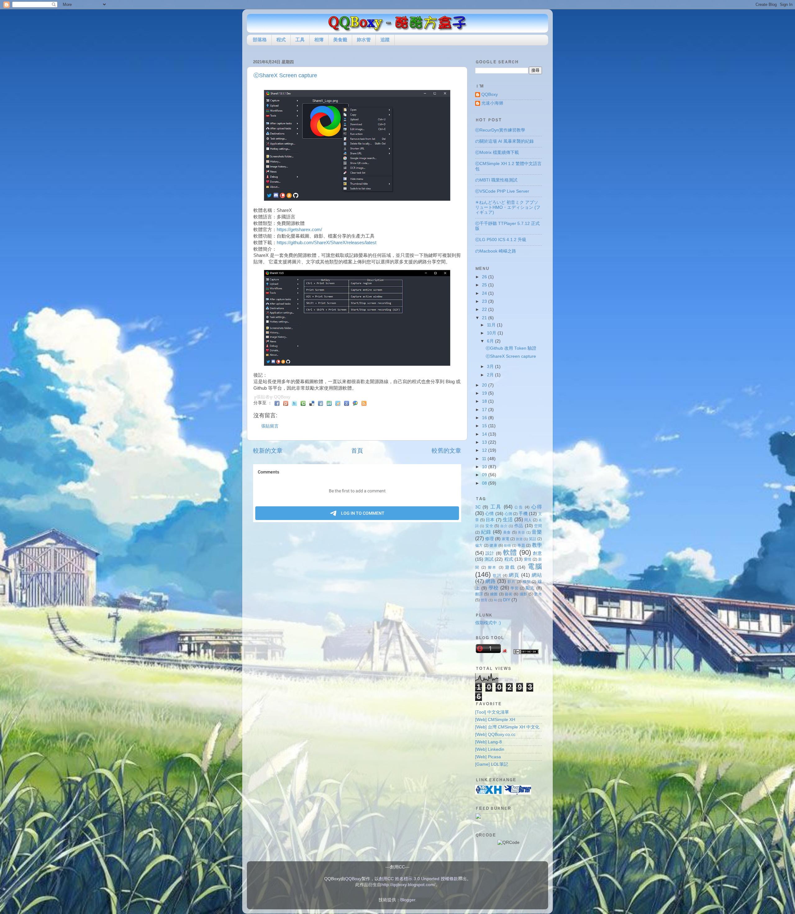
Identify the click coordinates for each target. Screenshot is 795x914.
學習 (515, 588)
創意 (537, 553)
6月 (491, 341)
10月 (492, 333)
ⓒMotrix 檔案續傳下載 (497, 152)
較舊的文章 (446, 450)
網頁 (514, 575)
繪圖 (494, 594)
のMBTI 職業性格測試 (496, 180)
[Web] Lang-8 (488, 742)
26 (485, 277)
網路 (490, 581)
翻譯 (479, 594)
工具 (300, 39)
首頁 (357, 450)
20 (485, 385)
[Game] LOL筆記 (491, 764)
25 (485, 285)
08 (485, 483)
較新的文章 (268, 450)
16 (485, 417)
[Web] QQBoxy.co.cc (495, 734)
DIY (506, 600)
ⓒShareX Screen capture (285, 75)
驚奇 (538, 594)
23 (485, 301)
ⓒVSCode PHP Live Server (502, 191)
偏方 (479, 545)
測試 (488, 559)
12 (485, 450)
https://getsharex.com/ (299, 229)
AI (495, 600)
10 (485, 466)
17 (485, 409)
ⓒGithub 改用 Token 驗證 (511, 348)
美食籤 (340, 39)
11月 (492, 325)
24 (485, 293)
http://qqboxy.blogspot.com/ (408, 884)
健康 (493, 545)
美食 (507, 532)
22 (485, 309)
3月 (491, 366)
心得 (536, 506)
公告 (518, 507)
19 (485, 393)
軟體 (510, 552)
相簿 (319, 39)
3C (478, 507)
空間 (538, 526)
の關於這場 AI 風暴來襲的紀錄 (504, 141)
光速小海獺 (492, 103)
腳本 (492, 567)
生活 (508, 519)
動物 (507, 545)
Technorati (303, 403)
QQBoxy (489, 94)
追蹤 (385, 39)
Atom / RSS (363, 403)
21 (485, 318)
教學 (537, 545)
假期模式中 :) (488, 623)
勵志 (530, 588)
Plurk (285, 403)
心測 (508, 514)
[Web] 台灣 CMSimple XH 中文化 (507, 727)
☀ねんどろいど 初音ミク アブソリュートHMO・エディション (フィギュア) (507, 207)
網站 (537, 575)
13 (485, 442)
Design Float (337, 403)
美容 (521, 532)
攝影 (523, 594)
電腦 (535, 566)
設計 (489, 553)
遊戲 (510, 567)
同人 (528, 520)
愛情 (528, 559)
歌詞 (497, 575)
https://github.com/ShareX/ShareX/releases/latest (326, 242)
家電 (505, 539)
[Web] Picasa (488, 757)
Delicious (311, 403)
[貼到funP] (504, 651)
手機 (523, 513)
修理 (489, 538)
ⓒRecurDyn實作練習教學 (500, 130)
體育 (484, 600)
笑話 (532, 539)
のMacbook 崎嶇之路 (495, 251)
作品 (518, 525)
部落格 (260, 39)
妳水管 (364, 39)
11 (485, 458)
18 (485, 401)
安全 (489, 526)
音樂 (537, 532)
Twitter (294, 403)
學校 (493, 587)
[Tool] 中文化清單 (492, 712)
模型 (527, 582)
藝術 (508, 594)
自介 (503, 526)
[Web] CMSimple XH (495, 719)
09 (485, 475)
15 (485, 425)
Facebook (277, 403)
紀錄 (486, 532)
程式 (281, 39)
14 (485, 434)
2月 (491, 375)
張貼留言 (270, 426)
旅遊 (519, 539)
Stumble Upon (329, 403)
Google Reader (346, 403)
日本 (490, 519)
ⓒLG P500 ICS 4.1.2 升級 (500, 239)
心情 (489, 513)
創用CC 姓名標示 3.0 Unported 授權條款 (418, 878)
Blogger (407, 900)
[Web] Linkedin (489, 749)
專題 (521, 545)
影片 (511, 582)
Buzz (355, 403)
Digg (320, 403)
